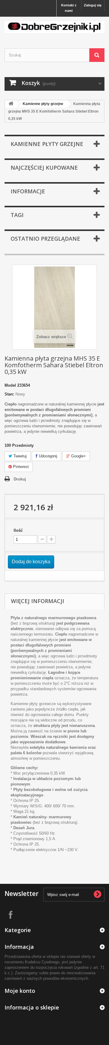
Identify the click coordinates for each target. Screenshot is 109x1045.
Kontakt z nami (69, 7)
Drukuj (20, 479)
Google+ (78, 456)
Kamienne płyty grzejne (43, 104)
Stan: (9, 394)
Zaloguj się (92, 5)
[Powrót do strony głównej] (11, 104)
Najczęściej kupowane (44, 167)
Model (10, 385)
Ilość (18, 530)
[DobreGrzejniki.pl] (54, 27)
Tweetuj (19, 456)
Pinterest (20, 466)
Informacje (28, 191)
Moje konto (20, 990)
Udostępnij (47, 456)
